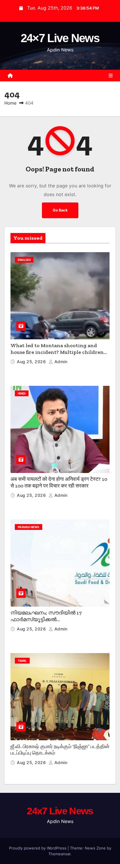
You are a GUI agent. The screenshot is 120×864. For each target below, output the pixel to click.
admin (60, 361)
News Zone (95, 848)
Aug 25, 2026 (32, 361)
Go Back (60, 210)
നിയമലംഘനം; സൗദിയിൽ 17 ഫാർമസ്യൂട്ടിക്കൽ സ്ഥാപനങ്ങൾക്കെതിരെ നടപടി (48, 619)
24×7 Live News (60, 38)
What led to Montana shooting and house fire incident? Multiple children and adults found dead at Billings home (58, 352)
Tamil (22, 660)
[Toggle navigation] (111, 75)
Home (10, 103)
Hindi (22, 393)
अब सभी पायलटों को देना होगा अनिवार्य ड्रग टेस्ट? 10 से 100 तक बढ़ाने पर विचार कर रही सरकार (58, 482)
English (24, 259)
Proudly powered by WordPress (38, 848)
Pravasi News (28, 527)
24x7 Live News (60, 810)
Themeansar (59, 854)
